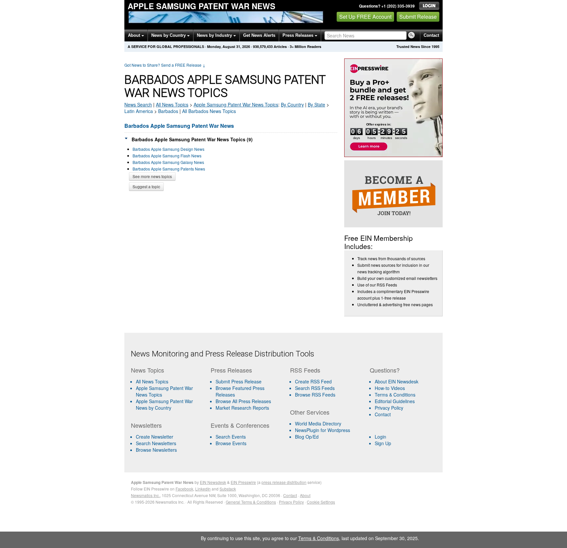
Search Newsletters (156, 443)
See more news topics (152, 176)
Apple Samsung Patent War (236, 104)
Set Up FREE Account (365, 16)
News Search (138, 104)
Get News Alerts (259, 35)
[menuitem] (168, 391)
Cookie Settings (321, 502)
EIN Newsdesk (213, 482)
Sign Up (383, 443)
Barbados (168, 111)
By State (316, 104)
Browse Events (231, 443)
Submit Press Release (239, 381)
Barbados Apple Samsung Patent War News (179, 125)
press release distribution (284, 482)
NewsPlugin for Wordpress (322, 430)
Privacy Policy (389, 407)
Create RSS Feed (313, 381)
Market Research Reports (242, 407)
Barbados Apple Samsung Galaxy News (168, 162)
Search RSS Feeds (315, 388)
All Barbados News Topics (209, 111)
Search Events (231, 436)
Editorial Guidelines (395, 401)
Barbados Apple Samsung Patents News (169, 168)
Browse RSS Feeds (315, 394)
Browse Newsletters (156, 449)
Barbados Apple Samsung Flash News (167, 155)
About (134, 35)
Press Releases (299, 35)
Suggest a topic (146, 186)
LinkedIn (203, 488)
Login (380, 436)
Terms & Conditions (395, 394)
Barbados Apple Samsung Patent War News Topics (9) (192, 139)
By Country (292, 104)
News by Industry (215, 35)
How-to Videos (390, 388)
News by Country (169, 35)
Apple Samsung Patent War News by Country (164, 404)
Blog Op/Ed (307, 436)
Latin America (138, 111)
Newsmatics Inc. (145, 495)
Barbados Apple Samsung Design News (168, 149)
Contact (431, 35)
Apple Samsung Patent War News (201, 5)
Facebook (184, 488)
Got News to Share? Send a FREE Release (164, 65)
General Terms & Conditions (251, 502)
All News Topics (172, 104)
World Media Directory (318, 423)
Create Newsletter (154, 436)
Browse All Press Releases (243, 401)
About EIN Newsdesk (396, 381)
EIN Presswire (243, 482)
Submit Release (418, 16)
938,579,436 (263, 46)
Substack (228, 488)
